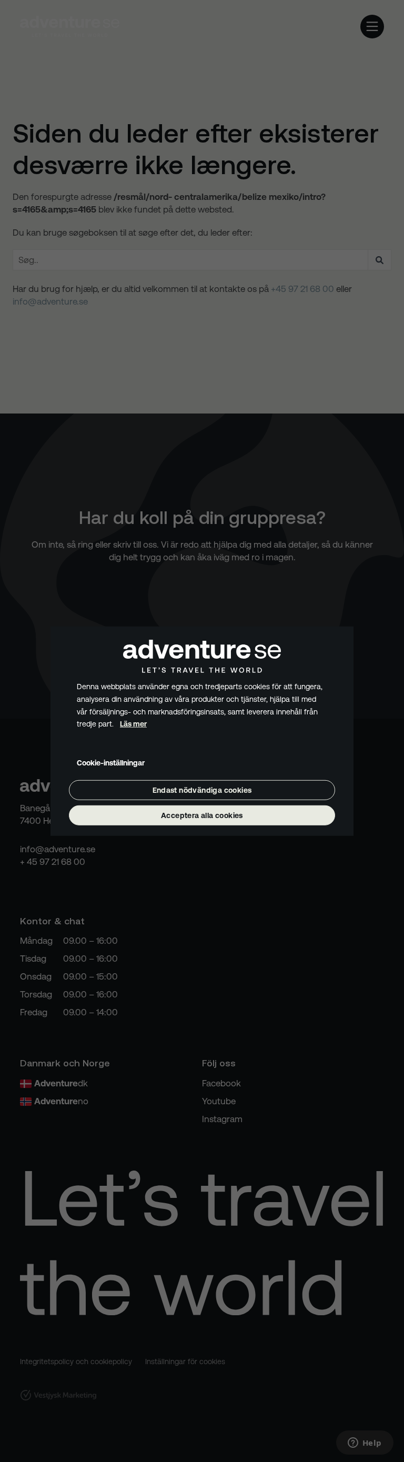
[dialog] (202, 730)
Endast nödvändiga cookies (202, 790)
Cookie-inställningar (111, 763)
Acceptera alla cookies (202, 815)
